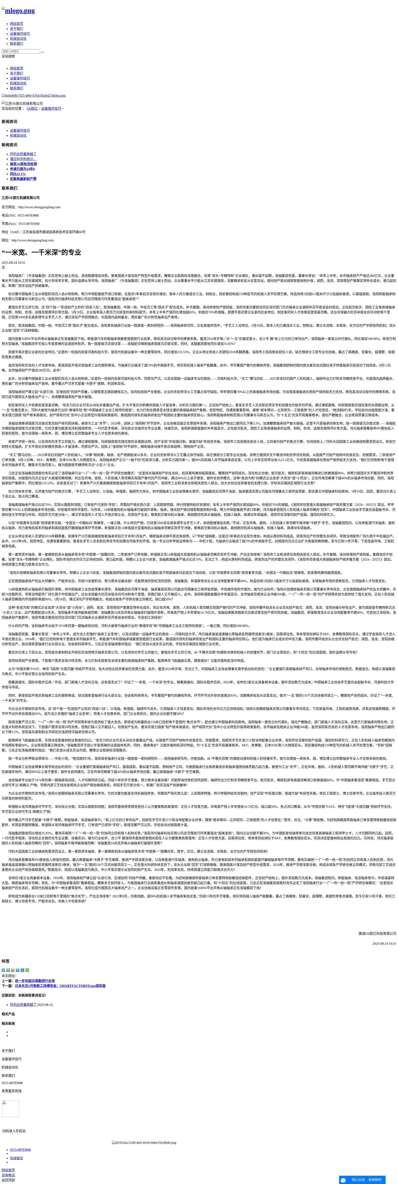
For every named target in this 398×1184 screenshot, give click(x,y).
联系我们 (16, 43)
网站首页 (16, 24)
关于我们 (16, 28)
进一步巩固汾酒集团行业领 (35, 981)
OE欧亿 (32, 108)
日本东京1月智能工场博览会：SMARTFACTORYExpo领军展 (60, 986)
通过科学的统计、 (23, 159)
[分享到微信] (27, 970)
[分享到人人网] (22, 970)
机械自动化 (18, 38)
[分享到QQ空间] (8, 970)
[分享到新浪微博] (13, 970)
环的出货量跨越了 (23, 154)
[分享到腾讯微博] (17, 970)
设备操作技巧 (20, 33)
